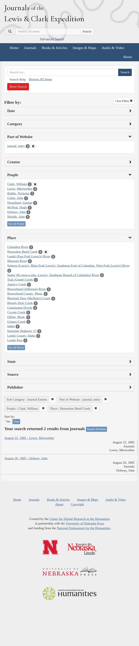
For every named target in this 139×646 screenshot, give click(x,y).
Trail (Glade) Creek (20, 279)
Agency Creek (16, 284)
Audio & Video (113, 48)
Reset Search (18, 86)
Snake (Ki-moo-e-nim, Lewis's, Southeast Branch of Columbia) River (53, 275)
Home (14, 48)
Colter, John (15, 198)
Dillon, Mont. (16, 317)
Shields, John (16, 216)
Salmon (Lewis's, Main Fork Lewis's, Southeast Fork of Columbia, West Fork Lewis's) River (68, 265)
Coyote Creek (16, 312)
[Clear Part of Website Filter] (33, 146)
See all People (16, 223)
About (127, 57)
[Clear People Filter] (35, 184)
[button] (52, 399)
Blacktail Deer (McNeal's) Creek (28, 298)
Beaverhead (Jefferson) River (26, 289)
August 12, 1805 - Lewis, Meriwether (29, 438)
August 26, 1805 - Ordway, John (25, 458)
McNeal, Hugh (17, 207)
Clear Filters (122, 100)
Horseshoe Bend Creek (22, 251)
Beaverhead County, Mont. (25, 293)
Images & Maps (84, 48)
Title (7, 421)
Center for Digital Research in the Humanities (79, 519)
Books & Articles (54, 48)
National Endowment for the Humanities (83, 528)
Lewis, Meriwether (19, 188)
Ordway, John (16, 212)
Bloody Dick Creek (20, 303)
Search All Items (96, 429)
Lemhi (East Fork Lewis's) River (28, 256)
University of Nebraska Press (85, 523)
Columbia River (17, 247)
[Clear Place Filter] (45, 252)
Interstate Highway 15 (21, 331)
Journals (30, 48)
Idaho (11, 326)
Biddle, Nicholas (18, 193)
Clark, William (17, 184)
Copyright (77, 504)
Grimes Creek (16, 321)
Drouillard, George (19, 202)
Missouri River (17, 261)
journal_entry (16, 146)
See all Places (16, 347)
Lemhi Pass (14, 340)
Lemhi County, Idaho (21, 335)
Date (16, 421)
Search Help (18, 79)
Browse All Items (40, 79)
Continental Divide (19, 307)
